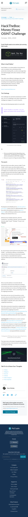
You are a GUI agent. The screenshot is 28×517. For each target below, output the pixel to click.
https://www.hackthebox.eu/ (8, 89)
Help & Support (8, 377)
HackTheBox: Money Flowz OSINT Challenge (12, 18)
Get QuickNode (14, 489)
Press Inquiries (7, 379)
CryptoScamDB (14, 506)
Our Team (14, 472)
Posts (10, 17)
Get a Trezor (14, 486)
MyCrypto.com (14, 467)
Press (14, 474)
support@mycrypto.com (12, 408)
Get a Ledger (14, 484)
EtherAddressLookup (14, 504)
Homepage (4, 17)
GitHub (6, 375)
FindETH (14, 509)
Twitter (6, 370)
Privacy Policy (14, 476)
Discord (6, 373)
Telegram (6, 371)
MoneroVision (14, 511)
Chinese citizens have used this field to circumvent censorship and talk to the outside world (14, 329)
